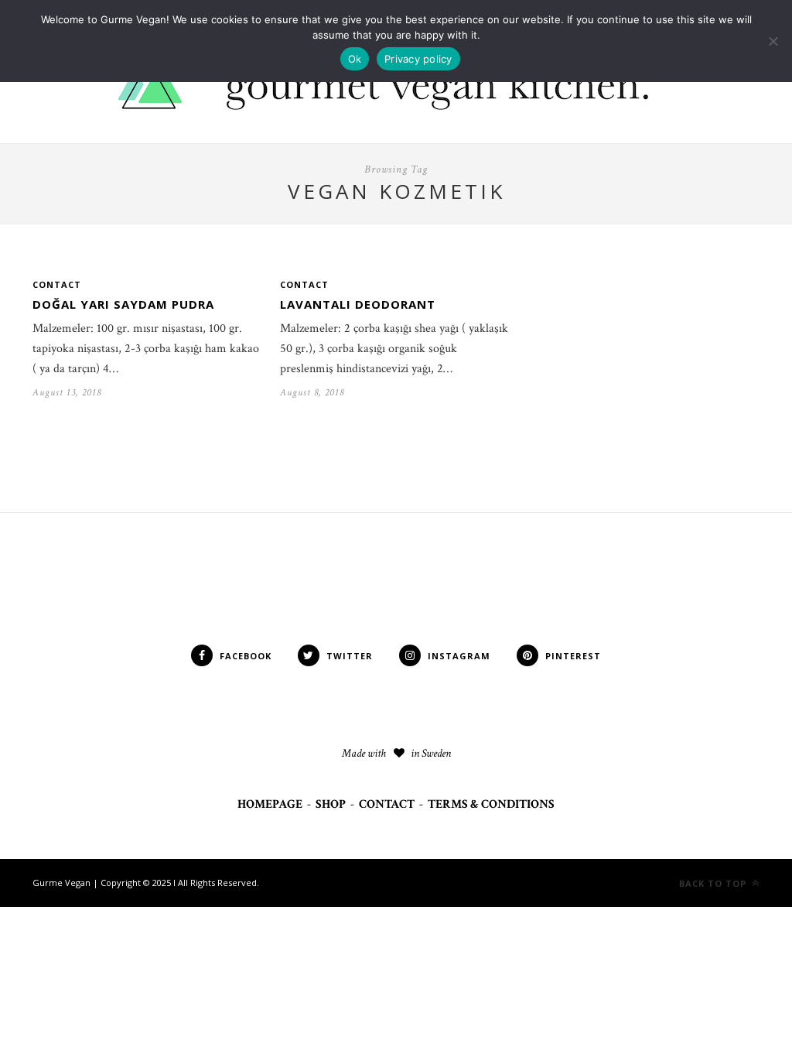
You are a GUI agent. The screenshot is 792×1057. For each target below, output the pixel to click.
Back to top (714, 883)
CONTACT (387, 804)
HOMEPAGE (269, 804)
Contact (56, 284)
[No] (772, 41)
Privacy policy (418, 59)
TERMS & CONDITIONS (491, 804)
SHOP (331, 804)
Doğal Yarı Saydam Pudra (123, 304)
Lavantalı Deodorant (357, 304)
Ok (355, 59)
